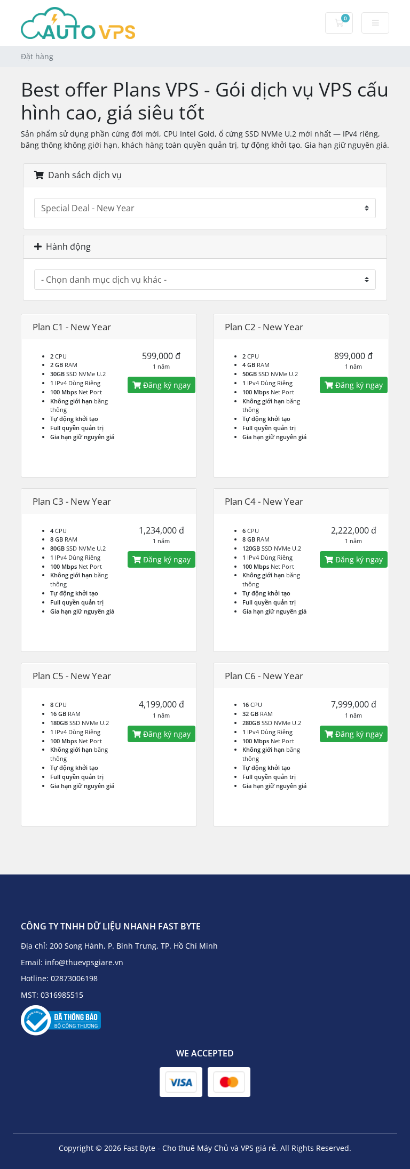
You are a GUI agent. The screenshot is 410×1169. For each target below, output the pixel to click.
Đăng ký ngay (166, 385)
